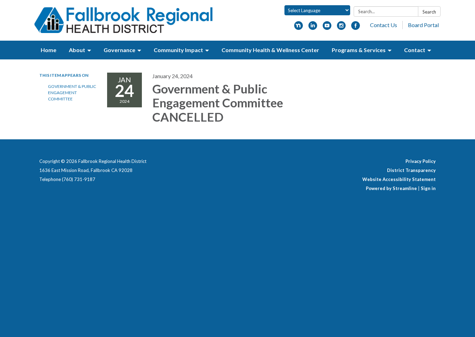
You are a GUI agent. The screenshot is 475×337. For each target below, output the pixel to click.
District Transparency (411, 170)
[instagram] (341, 27)
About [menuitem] (77, 50)
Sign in (428, 188)
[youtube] (327, 27)
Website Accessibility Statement (399, 179)
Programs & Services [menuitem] (359, 50)
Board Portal (423, 25)
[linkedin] (312, 27)
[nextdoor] (298, 27)
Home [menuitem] (48, 50)
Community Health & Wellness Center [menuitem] (270, 50)
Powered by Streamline (391, 188)
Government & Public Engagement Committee (72, 92)
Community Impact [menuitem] (178, 50)
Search (429, 12)
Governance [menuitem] (119, 50)
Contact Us (383, 25)
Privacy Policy (420, 161)
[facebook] (355, 27)
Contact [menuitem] (414, 50)
